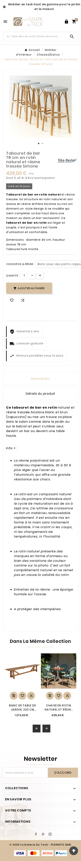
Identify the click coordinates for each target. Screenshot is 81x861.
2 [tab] (42, 144)
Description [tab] (40, 378)
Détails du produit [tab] (40, 393)
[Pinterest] (43, 834)
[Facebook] (36, 834)
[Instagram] (50, 834)
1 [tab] (38, 144)
